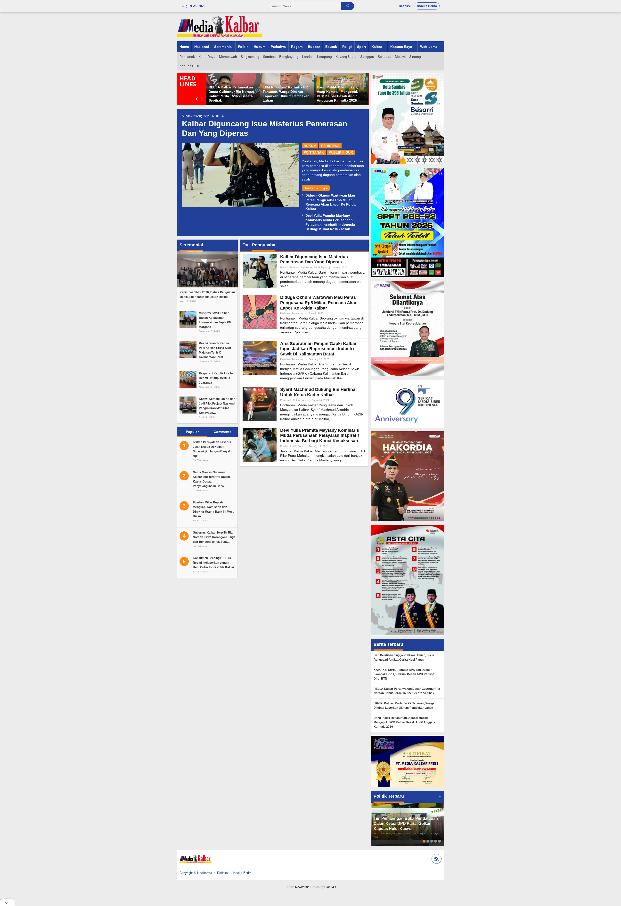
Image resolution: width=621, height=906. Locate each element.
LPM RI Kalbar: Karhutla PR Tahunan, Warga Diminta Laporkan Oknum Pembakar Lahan (404, 705)
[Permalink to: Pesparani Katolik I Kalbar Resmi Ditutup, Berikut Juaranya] (188, 379)
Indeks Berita (242, 873)
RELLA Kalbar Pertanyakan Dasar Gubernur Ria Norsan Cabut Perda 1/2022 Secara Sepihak (407, 691)
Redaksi (223, 873)
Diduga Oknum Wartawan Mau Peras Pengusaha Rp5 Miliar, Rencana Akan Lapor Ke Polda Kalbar (319, 302)
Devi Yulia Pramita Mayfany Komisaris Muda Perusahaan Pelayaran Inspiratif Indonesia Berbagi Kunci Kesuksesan (319, 435)
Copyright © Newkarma (196, 873)
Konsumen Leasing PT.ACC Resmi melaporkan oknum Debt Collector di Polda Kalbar (213, 562)
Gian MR (330, 887)
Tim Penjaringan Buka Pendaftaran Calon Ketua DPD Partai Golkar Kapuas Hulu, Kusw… (406, 823)
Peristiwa (330, 146)
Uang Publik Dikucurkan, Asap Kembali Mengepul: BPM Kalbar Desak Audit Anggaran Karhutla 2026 (405, 722)
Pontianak (314, 152)
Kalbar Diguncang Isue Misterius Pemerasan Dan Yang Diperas (314, 259)
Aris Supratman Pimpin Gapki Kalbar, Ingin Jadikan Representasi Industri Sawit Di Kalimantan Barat (319, 348)
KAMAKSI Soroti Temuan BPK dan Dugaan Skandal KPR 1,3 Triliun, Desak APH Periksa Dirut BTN (404, 674)
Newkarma (302, 887)
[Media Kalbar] (219, 26)
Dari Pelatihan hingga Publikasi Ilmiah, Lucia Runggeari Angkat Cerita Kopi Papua (404, 657)
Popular (192, 432)
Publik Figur (341, 152)
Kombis (284, 446)
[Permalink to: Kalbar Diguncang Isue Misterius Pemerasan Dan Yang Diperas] (240, 175)
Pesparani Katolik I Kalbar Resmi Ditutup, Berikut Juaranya (217, 378)
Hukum (310, 146)
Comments (222, 432)
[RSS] (435, 859)
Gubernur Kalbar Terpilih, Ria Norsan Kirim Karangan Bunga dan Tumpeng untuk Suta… (214, 537)
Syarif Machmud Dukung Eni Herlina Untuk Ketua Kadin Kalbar (317, 392)
